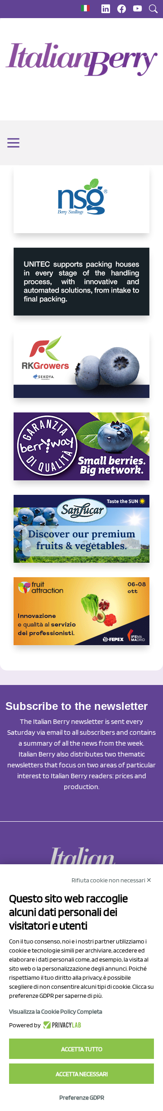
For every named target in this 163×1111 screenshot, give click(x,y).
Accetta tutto (81, 1049)
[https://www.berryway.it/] (81, 453)
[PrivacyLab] (61, 1025)
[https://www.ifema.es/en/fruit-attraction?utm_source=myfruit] (81, 618)
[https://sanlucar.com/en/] (81, 536)
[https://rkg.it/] (81, 371)
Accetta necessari (82, 1073)
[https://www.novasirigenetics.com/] (81, 206)
